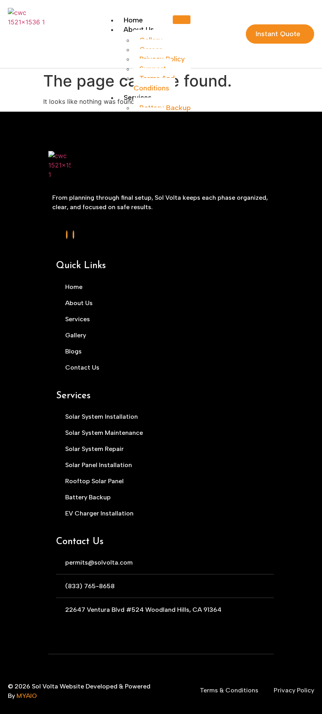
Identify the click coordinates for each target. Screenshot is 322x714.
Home (133, 20)
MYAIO (26, 695)
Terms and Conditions (154, 83)
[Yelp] (67, 234)
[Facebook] (73, 234)
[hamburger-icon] (181, 19)
